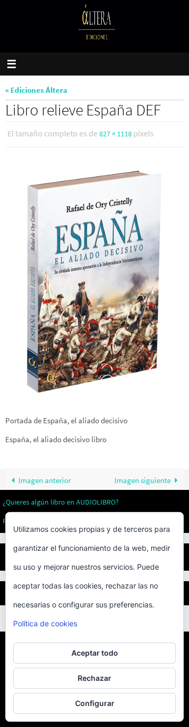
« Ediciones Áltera (36, 90)
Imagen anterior (44, 478)
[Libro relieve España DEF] (94, 280)
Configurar (94, 703)
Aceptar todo (94, 652)
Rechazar (94, 677)
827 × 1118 (115, 133)
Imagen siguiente (142, 478)
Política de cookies (45, 623)
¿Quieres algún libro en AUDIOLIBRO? (61, 499)
